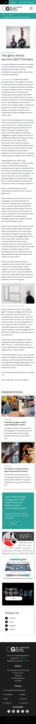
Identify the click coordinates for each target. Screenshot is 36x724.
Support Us (24, 703)
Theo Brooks (6, 79)
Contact (13, 523)
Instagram (12, 626)
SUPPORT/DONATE (26, 2)
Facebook (12, 618)
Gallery (23, 694)
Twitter (11, 622)
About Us (24, 699)
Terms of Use (25, 718)
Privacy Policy (11, 718)
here (3, 375)
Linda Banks (9, 518)
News (6, 699)
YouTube (27, 711)
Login (13, 2)
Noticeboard (8, 694)
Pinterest (12, 629)
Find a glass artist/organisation (14, 690)
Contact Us (7, 703)
